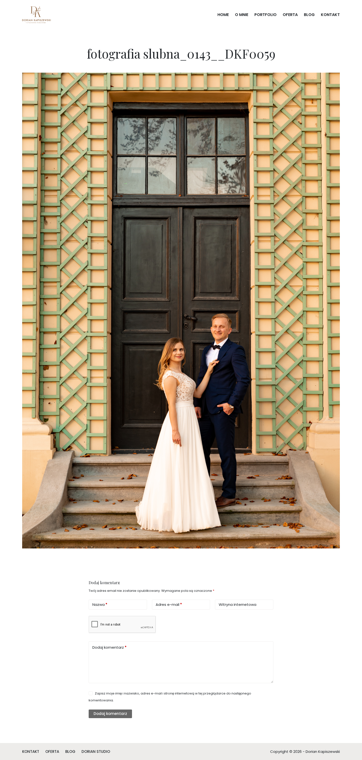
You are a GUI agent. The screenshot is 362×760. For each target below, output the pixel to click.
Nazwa (99, 604)
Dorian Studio (96, 751)
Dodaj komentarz (109, 647)
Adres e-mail (169, 604)
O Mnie (241, 14)
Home (223, 14)
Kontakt (330, 14)
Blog (309, 14)
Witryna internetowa (237, 604)
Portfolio (265, 14)
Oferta (290, 14)
